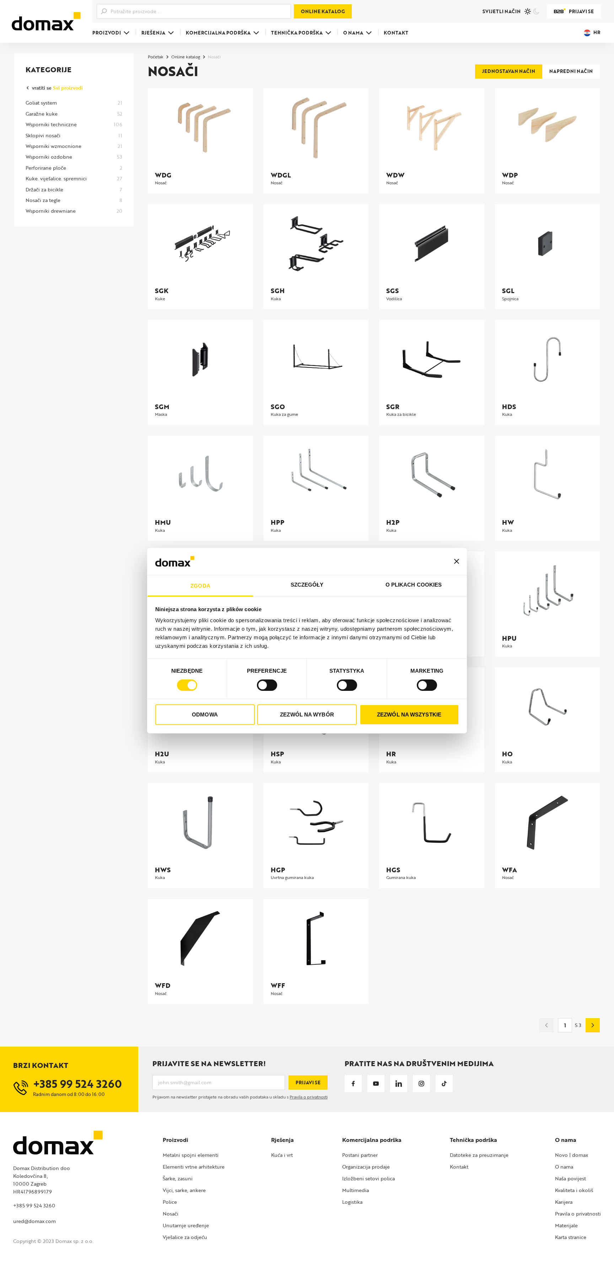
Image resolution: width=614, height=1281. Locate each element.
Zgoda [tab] (200, 586)
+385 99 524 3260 (34, 1205)
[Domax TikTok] (444, 1083)
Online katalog (323, 11)
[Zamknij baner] (456, 561)
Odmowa (205, 714)
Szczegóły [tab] (307, 585)
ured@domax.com (34, 1221)
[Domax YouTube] (375, 1083)
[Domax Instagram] (421, 1083)
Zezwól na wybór (307, 714)
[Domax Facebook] (353, 1083)
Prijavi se (581, 11)
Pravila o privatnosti (309, 1097)
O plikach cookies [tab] (414, 585)
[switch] (267, 685)
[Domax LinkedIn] (398, 1083)
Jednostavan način (508, 71)
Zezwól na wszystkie (409, 714)
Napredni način (571, 71)
